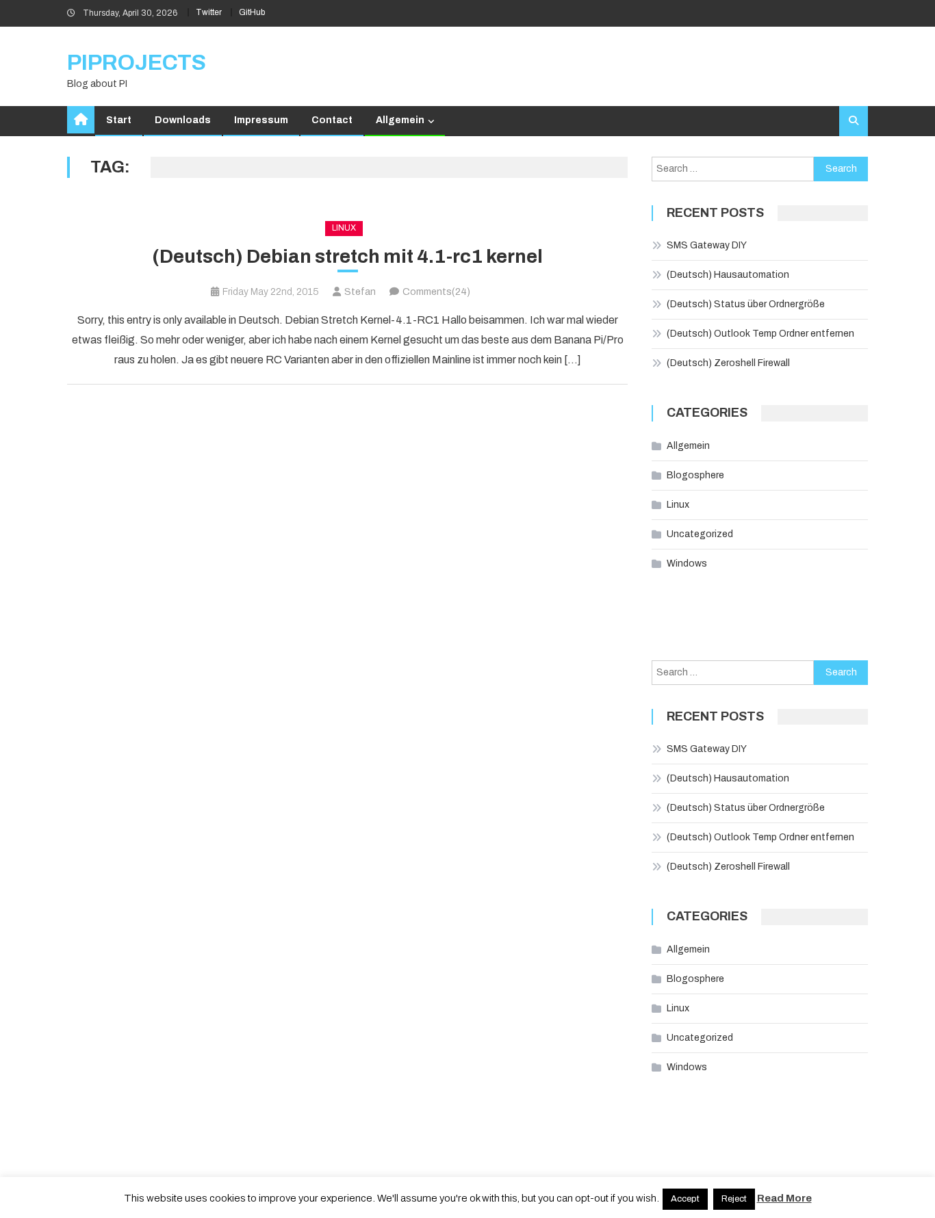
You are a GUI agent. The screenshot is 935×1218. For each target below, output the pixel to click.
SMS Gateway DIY (707, 245)
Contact (332, 120)
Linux (344, 228)
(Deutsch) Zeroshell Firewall (728, 363)
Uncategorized (700, 534)
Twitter (209, 12)
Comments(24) (436, 292)
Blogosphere (695, 475)
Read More (784, 1198)
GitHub (252, 12)
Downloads (183, 120)
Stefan (360, 292)
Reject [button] (734, 1199)
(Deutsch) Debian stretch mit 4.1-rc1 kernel (347, 256)
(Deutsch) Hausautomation (728, 275)
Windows (687, 563)
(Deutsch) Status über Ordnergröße (746, 304)
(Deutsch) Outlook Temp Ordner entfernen (760, 333)
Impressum (261, 120)
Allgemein (400, 120)
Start (118, 120)
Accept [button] (685, 1199)
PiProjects (136, 63)
